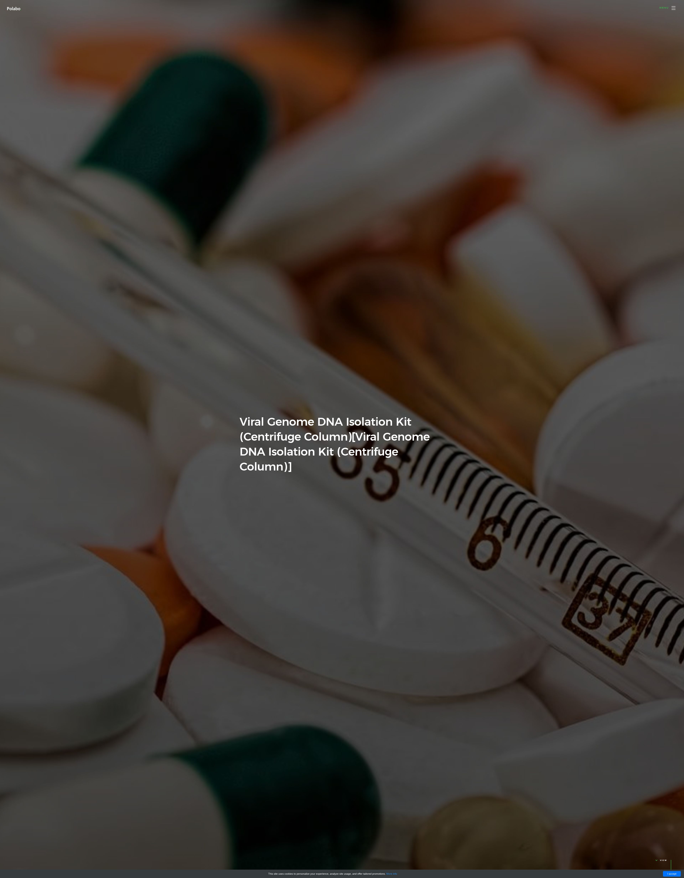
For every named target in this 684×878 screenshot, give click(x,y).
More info (391, 873)
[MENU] (673, 8)
